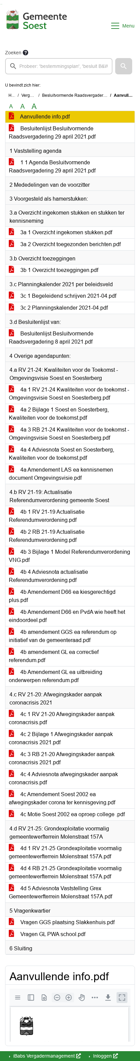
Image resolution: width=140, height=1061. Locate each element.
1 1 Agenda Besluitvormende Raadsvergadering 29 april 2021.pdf (52, 166)
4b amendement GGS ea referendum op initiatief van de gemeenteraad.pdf (63, 636)
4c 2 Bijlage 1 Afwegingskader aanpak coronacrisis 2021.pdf (61, 738)
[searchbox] (58, 66)
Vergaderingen (35, 95)
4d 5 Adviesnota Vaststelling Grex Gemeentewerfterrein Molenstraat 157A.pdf (60, 892)
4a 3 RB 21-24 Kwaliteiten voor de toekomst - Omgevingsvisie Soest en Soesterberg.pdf (69, 434)
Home (14, 95)
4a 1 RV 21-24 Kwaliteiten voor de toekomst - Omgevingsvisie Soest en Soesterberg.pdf (69, 394)
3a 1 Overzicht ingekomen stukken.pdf (65, 232)
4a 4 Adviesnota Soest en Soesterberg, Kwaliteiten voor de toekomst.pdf (61, 454)
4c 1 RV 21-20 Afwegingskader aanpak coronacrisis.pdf (62, 718)
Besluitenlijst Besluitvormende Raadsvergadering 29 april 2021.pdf (52, 133)
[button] (123, 66)
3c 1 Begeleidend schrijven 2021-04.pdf (67, 296)
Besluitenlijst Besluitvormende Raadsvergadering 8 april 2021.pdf (51, 338)
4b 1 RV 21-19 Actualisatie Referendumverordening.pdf (47, 516)
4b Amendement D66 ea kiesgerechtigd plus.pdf (62, 596)
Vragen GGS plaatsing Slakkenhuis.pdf (67, 922)
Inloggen (102, 1056)
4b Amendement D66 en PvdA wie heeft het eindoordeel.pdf (67, 616)
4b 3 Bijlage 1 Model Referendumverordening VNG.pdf (69, 556)
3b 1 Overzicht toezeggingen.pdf (58, 270)
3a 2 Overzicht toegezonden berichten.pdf (70, 244)
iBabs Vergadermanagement (44, 1056)
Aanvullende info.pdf (44, 117)
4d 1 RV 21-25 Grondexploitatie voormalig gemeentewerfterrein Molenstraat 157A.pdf (65, 852)
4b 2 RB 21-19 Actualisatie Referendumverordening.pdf (47, 536)
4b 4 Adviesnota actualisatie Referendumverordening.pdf (48, 576)
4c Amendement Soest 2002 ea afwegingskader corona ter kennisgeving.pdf (62, 798)
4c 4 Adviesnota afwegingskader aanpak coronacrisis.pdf (63, 778)
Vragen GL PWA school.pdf (52, 934)
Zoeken (13, 52)
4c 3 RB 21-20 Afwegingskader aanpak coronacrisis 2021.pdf (62, 758)
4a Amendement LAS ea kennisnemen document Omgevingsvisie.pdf (61, 474)
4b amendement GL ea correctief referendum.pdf (54, 656)
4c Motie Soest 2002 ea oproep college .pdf (72, 814)
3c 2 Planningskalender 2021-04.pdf (63, 308)
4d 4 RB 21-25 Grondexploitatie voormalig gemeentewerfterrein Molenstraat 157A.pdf (65, 872)
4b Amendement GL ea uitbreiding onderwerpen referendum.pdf (55, 676)
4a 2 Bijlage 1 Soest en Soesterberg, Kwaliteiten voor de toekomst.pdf (59, 414)
